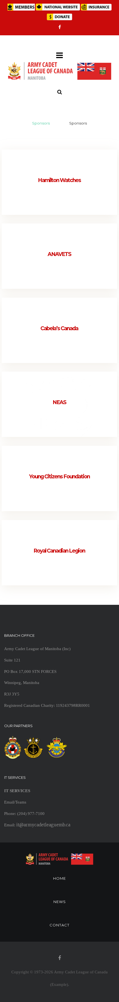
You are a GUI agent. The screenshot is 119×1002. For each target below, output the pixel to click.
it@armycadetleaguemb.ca (43, 824)
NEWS (59, 901)
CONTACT (59, 925)
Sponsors (41, 123)
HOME (59, 878)
